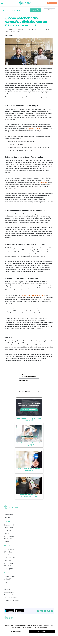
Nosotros (7, 512)
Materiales (7, 589)
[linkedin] (45, 611)
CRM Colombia (9, 549)
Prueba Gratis (52, 2)
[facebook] (38, 611)
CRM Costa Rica (9, 557)
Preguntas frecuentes (11, 600)
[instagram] (41, 611)
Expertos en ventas (10, 598)
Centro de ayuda (9, 576)
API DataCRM (8, 539)
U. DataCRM (8, 579)
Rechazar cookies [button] (16, 631)
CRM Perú (7, 566)
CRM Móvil (7, 533)
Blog (5, 582)
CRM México (8, 552)
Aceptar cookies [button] (42, 631)
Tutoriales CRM (9, 592)
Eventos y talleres (10, 595)
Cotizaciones (8, 528)
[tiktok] (52, 611)
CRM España (8, 569)
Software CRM (9, 525)
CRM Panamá (9, 563)
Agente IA (7, 530)
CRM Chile (7, 555)
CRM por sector (9, 536)
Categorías (35, 10)
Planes (6, 542)
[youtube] (48, 611)
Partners (7, 517)
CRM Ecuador (8, 560)
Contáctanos (8, 515)
